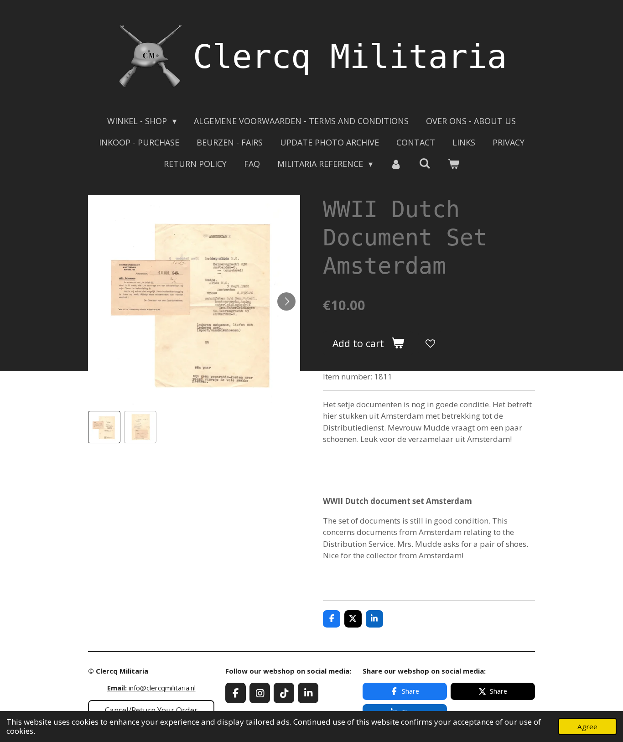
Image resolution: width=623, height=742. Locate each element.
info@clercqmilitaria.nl (151, 687)
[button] (104, 427)
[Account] (396, 164)
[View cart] (453, 164)
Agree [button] (587, 726)
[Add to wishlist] (430, 343)
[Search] (425, 163)
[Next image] (286, 301)
